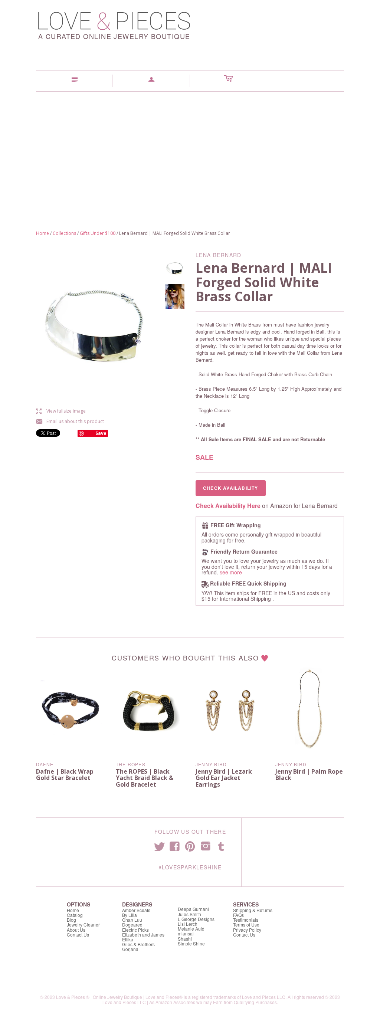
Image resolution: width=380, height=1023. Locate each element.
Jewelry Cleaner (83, 924)
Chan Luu (132, 920)
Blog (71, 920)
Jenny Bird (211, 764)
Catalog (75, 915)
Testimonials (245, 920)
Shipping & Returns (252, 910)
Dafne (44, 764)
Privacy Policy (247, 930)
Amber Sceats (136, 910)
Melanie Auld (191, 928)
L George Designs (196, 919)
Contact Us (78, 934)
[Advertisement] (190, 147)
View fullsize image (61, 411)
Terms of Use (246, 924)
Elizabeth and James (143, 934)
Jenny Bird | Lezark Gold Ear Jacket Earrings (224, 777)
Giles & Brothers (138, 944)
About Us (76, 930)
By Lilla (129, 915)
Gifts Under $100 (97, 233)
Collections (64, 233)
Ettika (127, 939)
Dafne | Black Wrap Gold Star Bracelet (65, 774)
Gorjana (130, 949)
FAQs (238, 915)
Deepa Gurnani (193, 909)
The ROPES (130, 764)
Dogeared (132, 924)
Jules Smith (189, 914)
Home (42, 233)
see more (231, 572)
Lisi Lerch (187, 924)
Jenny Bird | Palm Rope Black (309, 774)
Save (101, 433)
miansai (186, 933)
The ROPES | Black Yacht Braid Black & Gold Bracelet (144, 777)
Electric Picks (135, 930)
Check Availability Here (228, 505)
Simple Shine (191, 943)
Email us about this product (70, 421)
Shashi (185, 938)
